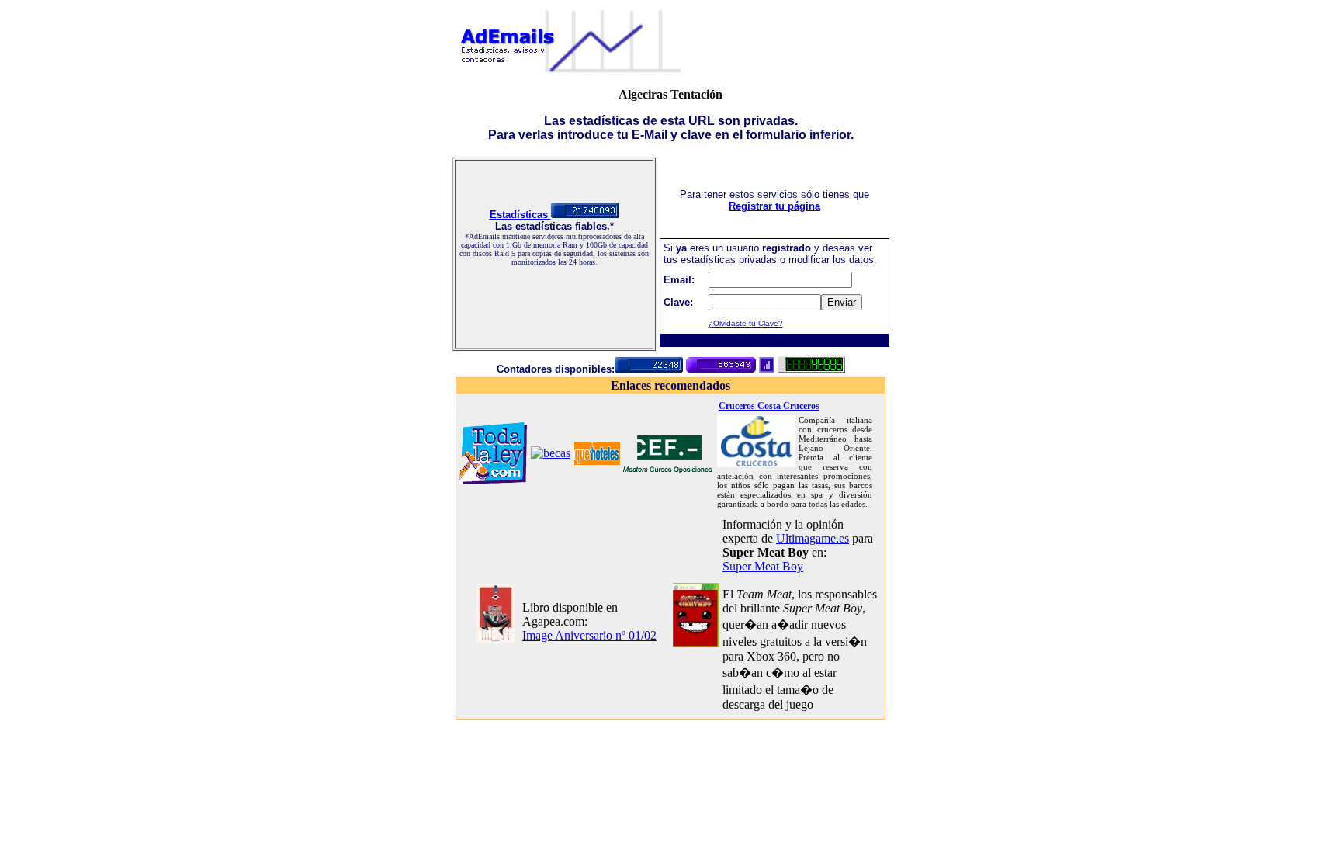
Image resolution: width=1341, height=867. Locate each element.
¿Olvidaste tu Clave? (746, 323)
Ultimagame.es (812, 538)
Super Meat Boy (762, 566)
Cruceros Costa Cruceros (769, 406)
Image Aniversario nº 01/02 (589, 635)
